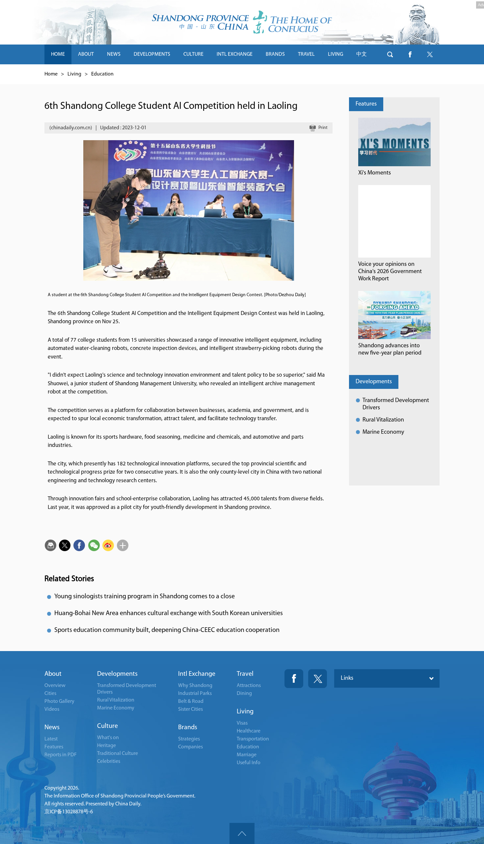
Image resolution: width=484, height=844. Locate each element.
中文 (361, 54)
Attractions (249, 685)
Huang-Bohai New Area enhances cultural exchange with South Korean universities (168, 613)
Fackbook (293, 678)
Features (366, 104)
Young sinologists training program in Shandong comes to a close (144, 596)
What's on (108, 737)
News (52, 727)
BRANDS (275, 54)
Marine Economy (383, 432)
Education (102, 74)
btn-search (390, 54)
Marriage (246, 755)
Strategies (189, 739)
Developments (374, 382)
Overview (55, 685)
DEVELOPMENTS (152, 54)
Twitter (317, 678)
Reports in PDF (60, 755)
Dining (244, 693)
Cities (50, 693)
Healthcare (248, 731)
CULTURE (193, 54)
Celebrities (108, 761)
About (53, 674)
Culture (107, 726)
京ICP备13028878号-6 (68, 812)
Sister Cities (190, 709)
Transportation (253, 739)
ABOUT (86, 54)
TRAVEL (306, 54)
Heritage (106, 745)
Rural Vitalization (383, 420)
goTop (242, 833)
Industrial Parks (195, 693)
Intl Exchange (196, 674)
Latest (51, 739)
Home (51, 74)
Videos (51, 709)
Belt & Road (190, 701)
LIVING (335, 54)
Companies (190, 747)
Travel (245, 674)
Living (74, 74)
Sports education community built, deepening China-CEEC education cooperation (167, 630)
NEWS (114, 54)
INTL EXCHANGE (235, 54)
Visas (242, 723)
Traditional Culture (117, 753)
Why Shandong (195, 685)
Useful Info (248, 763)
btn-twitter (430, 54)
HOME (58, 54)
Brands (187, 727)
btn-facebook (410, 54)
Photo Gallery (59, 701)
